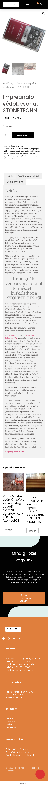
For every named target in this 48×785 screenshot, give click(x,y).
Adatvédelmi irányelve (17, 752)
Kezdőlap (7, 83)
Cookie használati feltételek (20, 755)
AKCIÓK (9, 718)
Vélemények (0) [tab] (15, 181)
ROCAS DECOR (13, 335)
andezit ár (14, 149)
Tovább (9, 529)
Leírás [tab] (10, 176)
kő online (24, 153)
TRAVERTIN (11, 727)
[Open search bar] (41, 4)
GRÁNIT (18, 83)
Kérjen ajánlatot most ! (14, 452)
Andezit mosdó (24, 149)
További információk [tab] (28, 176)
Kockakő (31, 153)
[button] (27, 4)
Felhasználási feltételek (17, 749)
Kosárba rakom (23, 135)
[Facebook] (9, 638)
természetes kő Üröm (21, 156)
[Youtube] (14, 638)
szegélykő (8, 156)
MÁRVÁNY (10, 721)
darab (15, 146)
